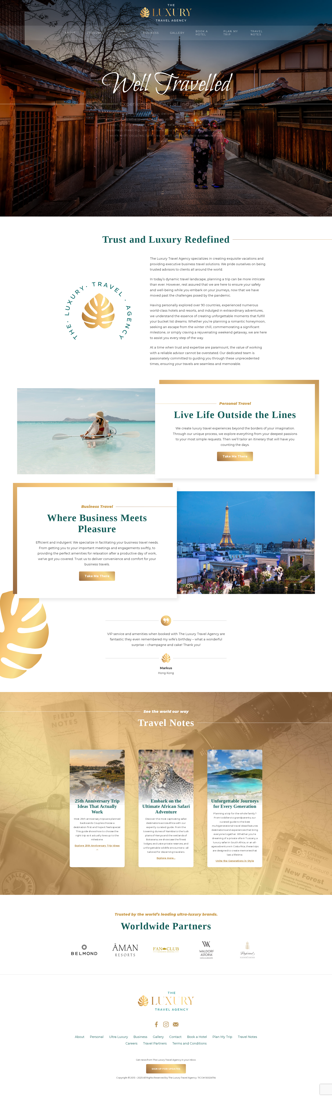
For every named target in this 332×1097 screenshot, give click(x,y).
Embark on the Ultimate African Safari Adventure (166, 806)
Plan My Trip (230, 33)
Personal (95, 32)
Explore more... (166, 858)
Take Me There (235, 456)
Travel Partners (155, 1043)
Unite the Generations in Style (235, 861)
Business (151, 32)
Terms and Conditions (189, 1043)
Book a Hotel (202, 33)
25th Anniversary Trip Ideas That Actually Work (97, 806)
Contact (175, 1037)
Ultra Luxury (121, 33)
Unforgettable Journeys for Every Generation (235, 803)
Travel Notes (257, 33)
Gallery (177, 32)
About (70, 32)
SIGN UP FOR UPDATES (166, 1068)
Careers (131, 1043)
